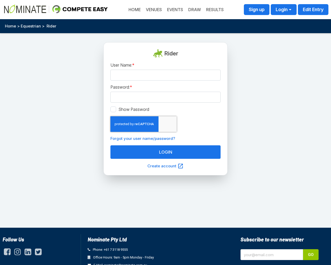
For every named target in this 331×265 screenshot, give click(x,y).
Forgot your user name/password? (142, 138)
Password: (121, 87)
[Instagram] (17, 253)
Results (215, 9)
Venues (154, 9)
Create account (165, 166)
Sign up (257, 9)
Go (311, 254)
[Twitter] (38, 253)
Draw (194, 9)
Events (175, 9)
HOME (135, 9)
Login (282, 9)
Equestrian (31, 26)
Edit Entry (313, 9)
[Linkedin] (28, 253)
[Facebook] (7, 253)
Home (10, 26)
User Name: (122, 65)
